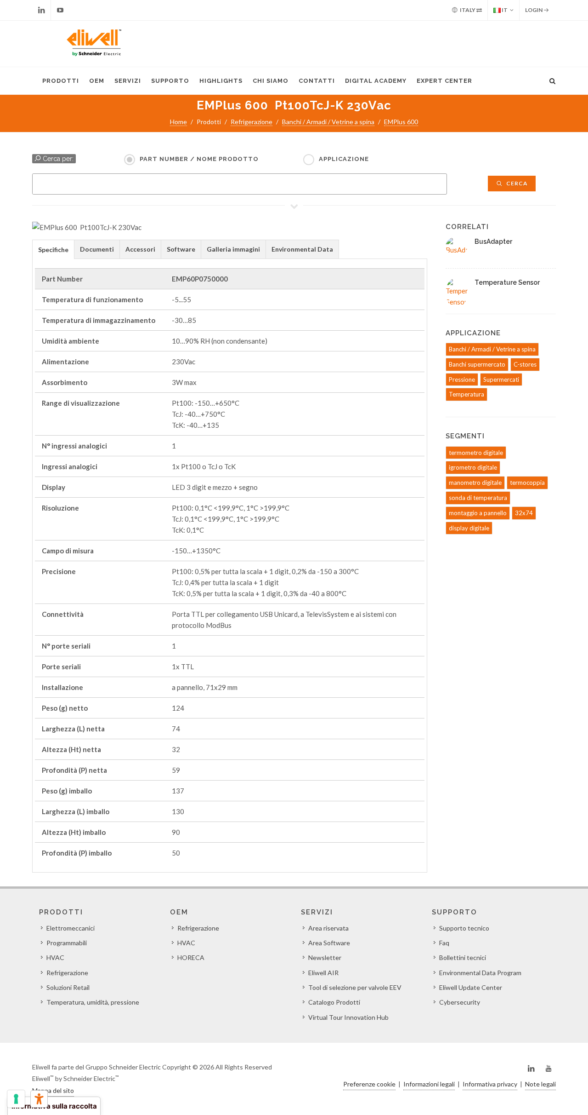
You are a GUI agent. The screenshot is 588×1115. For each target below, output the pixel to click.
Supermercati (501, 379)
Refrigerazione (251, 122)
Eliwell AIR (323, 973)
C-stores (525, 364)
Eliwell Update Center (470, 987)
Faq (444, 943)
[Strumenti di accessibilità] (39, 1099)
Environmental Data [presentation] (302, 249)
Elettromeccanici (70, 928)
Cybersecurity (459, 1002)
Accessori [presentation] (140, 249)
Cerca (516, 183)
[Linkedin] (41, 10)
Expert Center (444, 80)
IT (504, 9)
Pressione (462, 379)
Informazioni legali (429, 1084)
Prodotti (60, 80)
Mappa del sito (53, 1090)
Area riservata (328, 928)
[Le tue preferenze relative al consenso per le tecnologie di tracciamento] (16, 1099)
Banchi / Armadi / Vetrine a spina (328, 122)
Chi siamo (270, 80)
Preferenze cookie (369, 1084)
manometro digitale (475, 482)
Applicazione (344, 158)
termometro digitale (476, 452)
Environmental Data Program (480, 973)
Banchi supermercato (477, 364)
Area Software (329, 943)
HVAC (55, 957)
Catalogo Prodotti (334, 1002)
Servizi (127, 80)
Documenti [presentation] (97, 249)
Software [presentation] (181, 249)
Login (534, 9)
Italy (467, 9)
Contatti (317, 80)
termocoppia (527, 482)
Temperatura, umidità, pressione (92, 1002)
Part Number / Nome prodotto (199, 158)
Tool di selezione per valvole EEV (354, 987)
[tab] (53, 249)
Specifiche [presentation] (53, 249)
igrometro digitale (473, 467)
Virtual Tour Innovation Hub (348, 1017)
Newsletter (324, 957)
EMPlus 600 (401, 122)
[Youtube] (60, 10)
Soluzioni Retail (68, 987)
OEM (96, 80)
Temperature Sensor (507, 282)
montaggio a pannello (478, 513)
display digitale (469, 528)
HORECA (190, 957)
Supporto (170, 80)
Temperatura (466, 394)
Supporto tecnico (464, 928)
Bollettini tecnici (462, 957)
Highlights (221, 80)
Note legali (540, 1084)
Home (178, 122)
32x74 (524, 513)
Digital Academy (376, 80)
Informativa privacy (490, 1084)
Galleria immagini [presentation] (233, 249)
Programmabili (66, 943)
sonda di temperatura (478, 497)
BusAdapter (493, 241)
